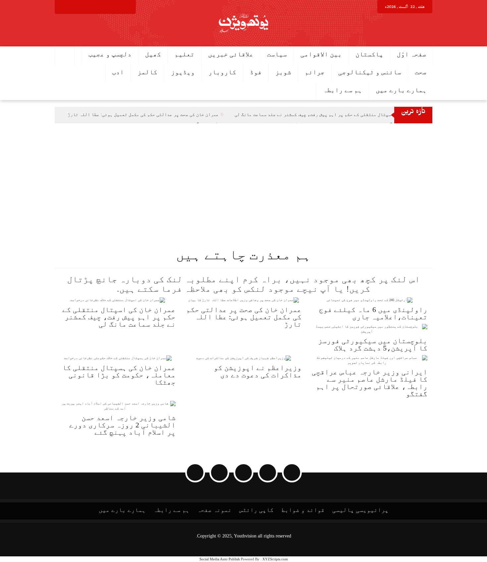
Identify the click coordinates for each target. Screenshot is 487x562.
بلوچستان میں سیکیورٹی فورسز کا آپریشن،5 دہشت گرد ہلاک (372, 344)
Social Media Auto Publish (219, 559)
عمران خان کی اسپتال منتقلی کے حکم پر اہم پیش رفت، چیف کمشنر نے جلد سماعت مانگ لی (329, 114)
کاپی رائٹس (256, 510)
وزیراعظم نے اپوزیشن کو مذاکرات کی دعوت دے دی (257, 371)
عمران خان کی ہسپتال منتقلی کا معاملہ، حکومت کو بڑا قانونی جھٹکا (119, 374)
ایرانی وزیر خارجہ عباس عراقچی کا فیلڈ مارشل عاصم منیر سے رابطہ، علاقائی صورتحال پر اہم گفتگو (369, 383)
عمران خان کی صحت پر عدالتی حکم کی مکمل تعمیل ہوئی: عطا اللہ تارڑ (143, 114)
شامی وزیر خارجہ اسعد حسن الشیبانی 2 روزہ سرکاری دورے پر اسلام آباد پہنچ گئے (122, 424)
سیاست (277, 54)
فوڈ (256, 72)
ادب (118, 72)
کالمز (147, 72)
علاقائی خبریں (230, 54)
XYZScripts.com (275, 559)
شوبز (283, 72)
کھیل (153, 54)
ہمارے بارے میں (401, 90)
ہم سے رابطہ (342, 90)
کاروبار (222, 72)
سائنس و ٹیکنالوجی (369, 72)
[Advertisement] (288, 173)
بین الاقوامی (321, 54)
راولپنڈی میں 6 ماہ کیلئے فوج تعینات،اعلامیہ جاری (373, 313)
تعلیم (184, 54)
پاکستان (369, 54)
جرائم (315, 72)
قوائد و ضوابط (303, 510)
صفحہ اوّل (411, 54)
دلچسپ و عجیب (110, 54)
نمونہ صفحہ (214, 510)
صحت (421, 72)
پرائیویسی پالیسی (360, 510)
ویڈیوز (183, 72)
